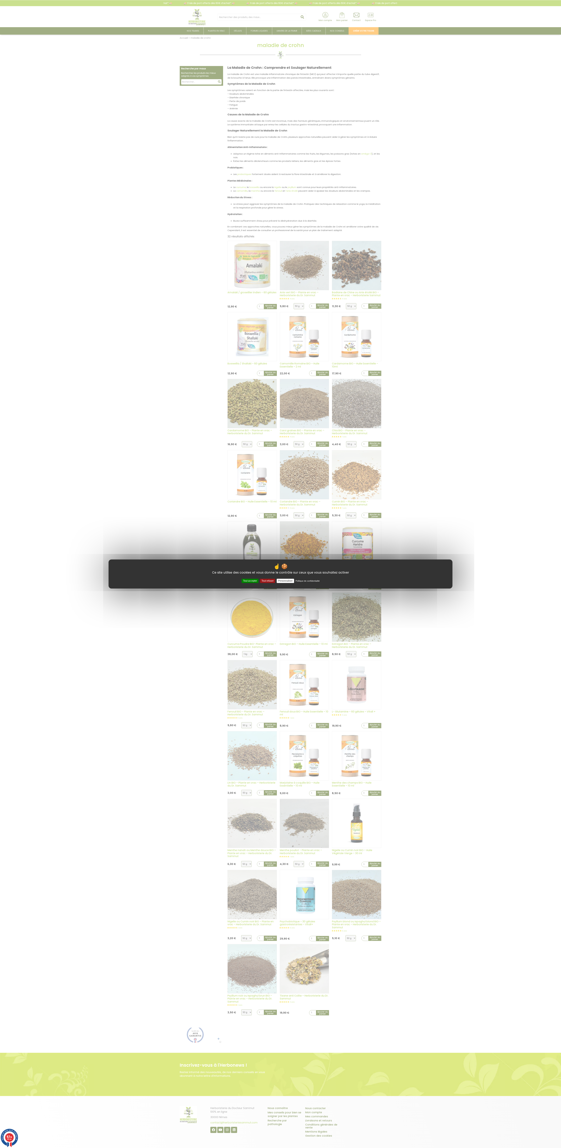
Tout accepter (250, 581)
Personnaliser (285, 581)
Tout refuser (268, 581)
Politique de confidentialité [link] (308, 581)
